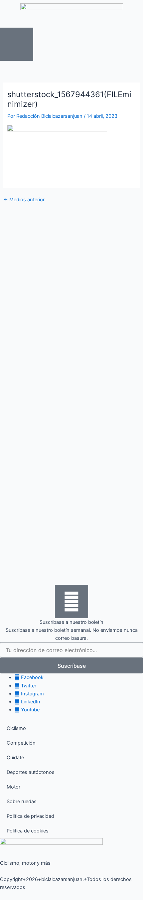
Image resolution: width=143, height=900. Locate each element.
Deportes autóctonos (31, 772)
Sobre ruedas (22, 802)
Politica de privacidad (30, 816)
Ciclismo (16, 728)
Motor (13, 787)
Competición (21, 743)
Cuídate (15, 758)
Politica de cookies (28, 831)
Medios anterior (24, 199)
